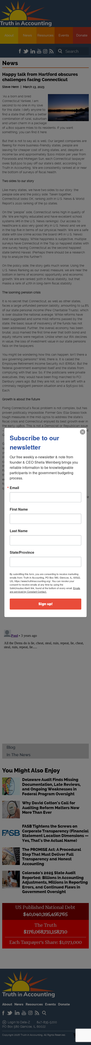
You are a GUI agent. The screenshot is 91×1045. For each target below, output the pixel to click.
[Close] (82, 432)
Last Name (19, 531)
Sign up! (45, 604)
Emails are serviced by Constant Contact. (45, 589)
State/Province (22, 552)
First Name (19, 509)
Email (14, 488)
